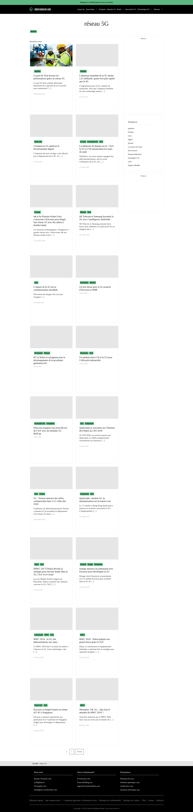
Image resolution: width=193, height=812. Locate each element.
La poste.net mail (135, 147)
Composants (89, 423)
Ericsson (37, 212)
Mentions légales (36, 800)
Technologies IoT (143, 9)
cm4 (129, 161)
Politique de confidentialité (110, 800)
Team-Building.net (84, 782)
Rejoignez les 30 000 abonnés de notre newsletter (96, 2)
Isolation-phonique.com (130, 782)
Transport (102, 9)
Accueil (35, 763)
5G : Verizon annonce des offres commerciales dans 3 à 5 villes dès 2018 (50, 501)
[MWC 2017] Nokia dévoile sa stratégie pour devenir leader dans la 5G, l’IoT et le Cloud (51, 571)
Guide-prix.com (126, 786)
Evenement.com (83, 779)
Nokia (37, 564)
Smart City (38, 705)
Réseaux (157, 9)
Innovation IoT (130, 9)
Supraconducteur (135, 154)
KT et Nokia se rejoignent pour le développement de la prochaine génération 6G (49, 360)
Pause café (38, 142)
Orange (90, 564)
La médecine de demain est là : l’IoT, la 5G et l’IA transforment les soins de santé (96, 149)
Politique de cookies (131, 800)
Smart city (81, 9)
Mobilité (33, 31)
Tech (101, 142)
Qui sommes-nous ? (53, 800)
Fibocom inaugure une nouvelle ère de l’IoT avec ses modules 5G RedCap (50, 430)
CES (81, 423)
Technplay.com (40, 786)
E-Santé (83, 142)
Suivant (79, 752)
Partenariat (84, 282)
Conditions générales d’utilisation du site (80, 800)
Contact (151, 800)
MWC (47, 635)
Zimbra (131, 132)
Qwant (130, 143)
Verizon (42, 494)
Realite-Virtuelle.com (42, 779)
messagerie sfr (134, 158)
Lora (130, 136)
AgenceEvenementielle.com (88, 786)
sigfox (130, 139)
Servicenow (132, 150)
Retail (119, 9)
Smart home (90, 9)
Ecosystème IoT (92, 142)
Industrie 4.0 (111, 9)
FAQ (144, 800)
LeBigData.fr (39, 782)
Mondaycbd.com (127, 779)
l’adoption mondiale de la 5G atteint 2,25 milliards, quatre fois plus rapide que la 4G (97, 78)
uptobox (131, 128)
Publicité (160, 800)
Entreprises (84, 353)
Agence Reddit (134, 165)
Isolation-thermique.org (129, 790)
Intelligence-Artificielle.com (45, 790)
